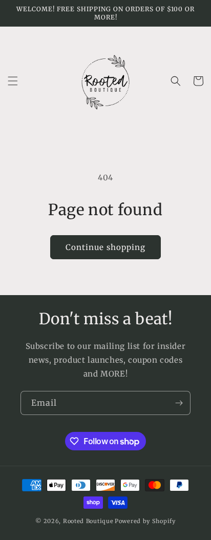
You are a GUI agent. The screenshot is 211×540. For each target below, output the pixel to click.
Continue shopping (105, 247)
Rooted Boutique (88, 521)
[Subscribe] (178, 403)
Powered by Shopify (145, 521)
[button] (13, 81)
